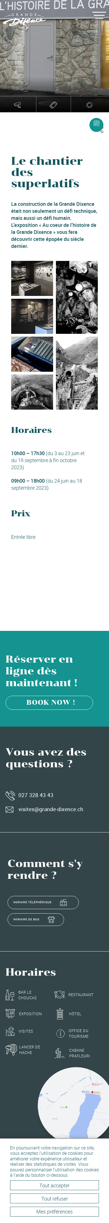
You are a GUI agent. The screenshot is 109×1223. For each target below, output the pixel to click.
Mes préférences (54, 1211)
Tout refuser (54, 1198)
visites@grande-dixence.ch (50, 809)
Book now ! (51, 702)
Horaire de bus (26, 919)
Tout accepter (54, 1185)
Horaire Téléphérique (32, 902)
